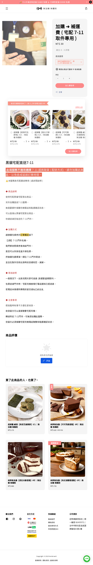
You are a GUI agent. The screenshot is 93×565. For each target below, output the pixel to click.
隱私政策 (46, 560)
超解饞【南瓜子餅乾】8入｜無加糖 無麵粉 (42, 135)
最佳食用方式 (53, 525)
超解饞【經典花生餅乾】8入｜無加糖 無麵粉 (21, 135)
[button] (6, 8)
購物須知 (51, 522)
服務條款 (38, 560)
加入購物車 (69, 85)
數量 (57, 75)
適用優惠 (59, 56)
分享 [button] (60, 92)
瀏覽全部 (79, 107)
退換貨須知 (54, 560)
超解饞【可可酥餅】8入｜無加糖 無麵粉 (63, 135)
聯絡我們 (51, 519)
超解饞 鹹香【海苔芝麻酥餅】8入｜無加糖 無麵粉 (84, 135)
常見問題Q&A (53, 529)
